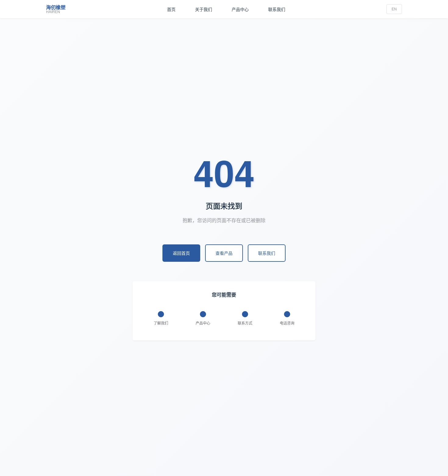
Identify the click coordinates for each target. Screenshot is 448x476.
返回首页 (181, 253)
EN (394, 9)
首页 (171, 9)
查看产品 (224, 253)
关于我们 (203, 9)
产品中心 (240, 9)
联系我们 (276, 9)
